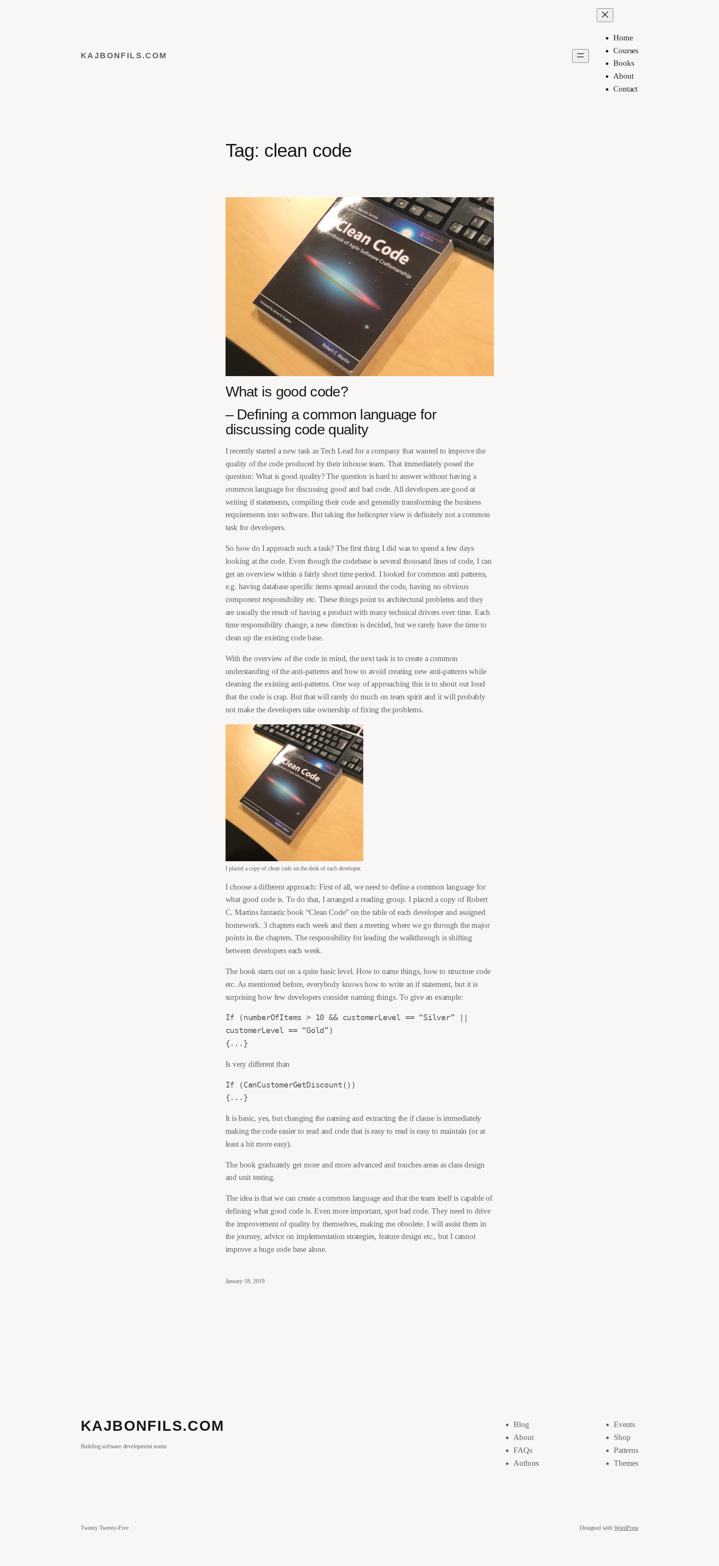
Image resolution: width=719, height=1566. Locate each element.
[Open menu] (580, 56)
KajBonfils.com (124, 55)
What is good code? (287, 391)
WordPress (626, 1527)
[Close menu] (605, 15)
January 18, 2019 (245, 1281)
